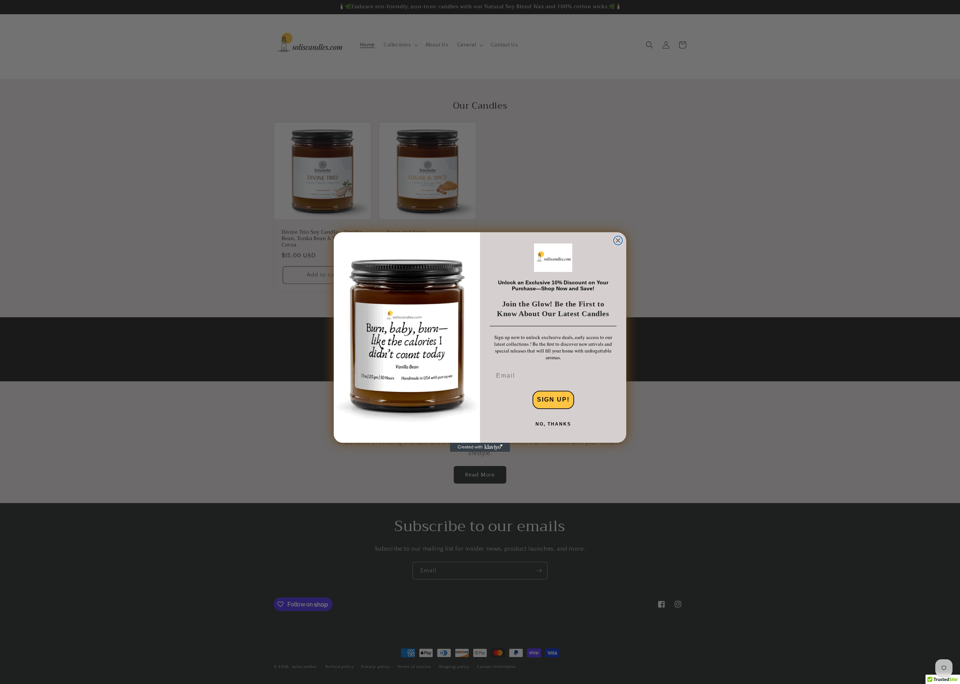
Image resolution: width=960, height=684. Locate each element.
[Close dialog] (618, 240)
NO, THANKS (553, 424)
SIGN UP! (553, 399)
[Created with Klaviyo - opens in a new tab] (480, 447)
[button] (553, 257)
